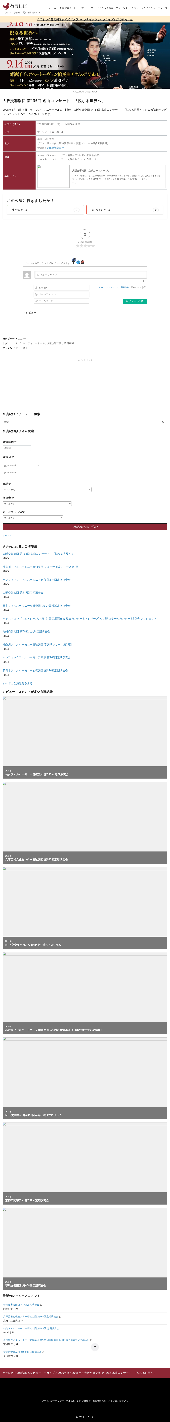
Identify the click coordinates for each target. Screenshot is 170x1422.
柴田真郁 (69, 343)
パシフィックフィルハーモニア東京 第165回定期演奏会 (37, 657)
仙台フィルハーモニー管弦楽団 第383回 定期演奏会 (31, 1328)
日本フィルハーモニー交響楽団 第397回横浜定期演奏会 (37, 605)
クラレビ (89, 1417)
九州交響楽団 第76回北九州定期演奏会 (26, 631)
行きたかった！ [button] (126, 210)
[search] (163, 422)
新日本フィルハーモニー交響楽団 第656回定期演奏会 (35, 670)
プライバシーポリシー (108, 287)
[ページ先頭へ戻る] (95, 1347)
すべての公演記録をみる (18, 683)
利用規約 (125, 287)
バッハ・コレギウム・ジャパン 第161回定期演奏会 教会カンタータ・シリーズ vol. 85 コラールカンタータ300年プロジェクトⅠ (81, 618)
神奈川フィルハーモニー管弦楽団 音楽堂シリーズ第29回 (37, 644)
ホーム (52, 8)
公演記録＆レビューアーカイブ (76, 8)
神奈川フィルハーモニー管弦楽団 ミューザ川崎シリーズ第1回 (41, 567)
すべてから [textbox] (9, 489)
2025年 (22, 338)
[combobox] (47, 489)
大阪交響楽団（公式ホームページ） (91, 170)
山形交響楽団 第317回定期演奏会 (23, 592)
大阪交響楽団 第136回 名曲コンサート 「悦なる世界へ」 (38, 553)
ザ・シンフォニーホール (31, 343)
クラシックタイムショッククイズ (149, 8)
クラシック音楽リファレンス (112, 8)
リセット (7, 535)
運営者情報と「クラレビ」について (110, 1400)
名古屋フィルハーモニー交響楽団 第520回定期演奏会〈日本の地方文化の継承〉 (46, 1340)
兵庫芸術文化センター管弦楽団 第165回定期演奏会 (30, 1316)
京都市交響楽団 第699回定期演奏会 (22, 1352)
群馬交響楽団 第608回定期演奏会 (21, 1304)
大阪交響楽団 (54, 147)
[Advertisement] (85, 385)
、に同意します (119, 287)
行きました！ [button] (46, 210)
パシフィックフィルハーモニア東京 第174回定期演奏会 (37, 579)
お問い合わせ (83, 1400)
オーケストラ (23, 347)
